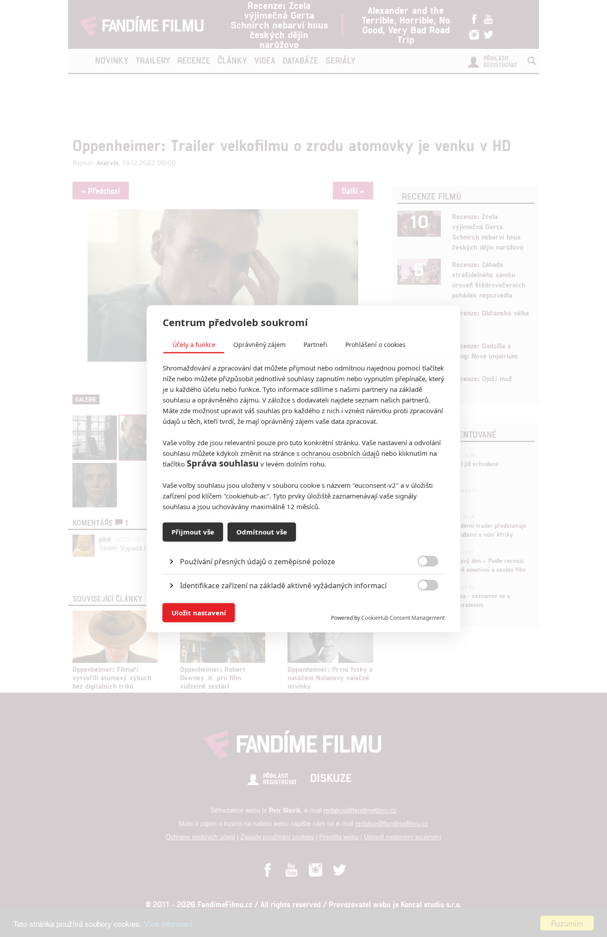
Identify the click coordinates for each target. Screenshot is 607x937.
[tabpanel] (304, 541)
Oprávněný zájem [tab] (259, 344)
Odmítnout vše (261, 531)
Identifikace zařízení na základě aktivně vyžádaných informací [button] (283, 585)
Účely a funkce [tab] (194, 344)
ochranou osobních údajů (340, 452)
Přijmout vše (193, 531)
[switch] (420, 608)
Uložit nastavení (199, 612)
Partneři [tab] (315, 344)
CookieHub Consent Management (403, 617)
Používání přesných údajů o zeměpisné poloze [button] (257, 561)
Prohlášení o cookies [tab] (375, 344)
